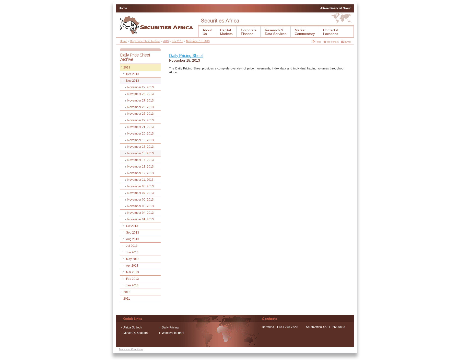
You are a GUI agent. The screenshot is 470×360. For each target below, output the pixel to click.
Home (123, 8)
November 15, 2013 (198, 41)
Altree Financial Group (335, 8)
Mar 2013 (132, 272)
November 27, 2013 (140, 100)
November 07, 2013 (140, 193)
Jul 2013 (132, 246)
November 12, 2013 (140, 173)
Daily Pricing (170, 327)
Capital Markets (226, 32)
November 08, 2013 (140, 186)
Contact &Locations (330, 32)
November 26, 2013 (140, 107)
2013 (166, 41)
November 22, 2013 (140, 120)
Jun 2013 (132, 252)
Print (318, 41)
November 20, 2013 (140, 133)
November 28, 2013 (140, 94)
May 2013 (132, 259)
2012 (126, 292)
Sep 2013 (132, 232)
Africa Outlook (132, 327)
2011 (126, 298)
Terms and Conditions (131, 349)
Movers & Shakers (135, 333)
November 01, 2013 (140, 219)
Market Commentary (305, 32)
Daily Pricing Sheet (186, 56)
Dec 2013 (132, 74)
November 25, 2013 (140, 113)
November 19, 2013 (140, 140)
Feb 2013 (132, 279)
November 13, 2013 (140, 166)
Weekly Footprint (173, 333)
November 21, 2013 (140, 127)
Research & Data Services (275, 32)
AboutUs (207, 32)
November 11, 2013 (140, 179)
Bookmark (333, 41)
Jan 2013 (132, 285)
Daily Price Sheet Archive (145, 41)
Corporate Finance (249, 32)
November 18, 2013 (140, 146)
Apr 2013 (132, 265)
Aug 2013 (132, 239)
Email (348, 41)
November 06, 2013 (140, 199)
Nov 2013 (177, 41)
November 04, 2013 (140, 212)
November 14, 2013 (140, 160)
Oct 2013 (132, 226)
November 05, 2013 (140, 206)
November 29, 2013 (140, 87)
